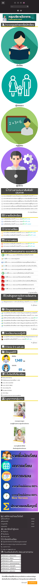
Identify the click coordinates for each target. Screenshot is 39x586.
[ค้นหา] (27, 7)
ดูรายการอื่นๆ (33, 293)
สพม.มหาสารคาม (7, 378)
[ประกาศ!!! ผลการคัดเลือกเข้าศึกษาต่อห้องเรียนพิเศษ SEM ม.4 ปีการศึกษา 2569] (2, 209)
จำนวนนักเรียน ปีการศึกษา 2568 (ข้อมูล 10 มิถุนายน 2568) (18, 320)
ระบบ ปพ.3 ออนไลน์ (8, 383)
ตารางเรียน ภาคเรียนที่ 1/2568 (11, 235)
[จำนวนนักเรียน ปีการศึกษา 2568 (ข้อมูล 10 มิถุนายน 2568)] (2, 320)
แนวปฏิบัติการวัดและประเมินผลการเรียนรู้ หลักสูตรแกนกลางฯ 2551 (20, 337)
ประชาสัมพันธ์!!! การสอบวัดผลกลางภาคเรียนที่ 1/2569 (17, 196)
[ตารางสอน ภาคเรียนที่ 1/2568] (2, 246)
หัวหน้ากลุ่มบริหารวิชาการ (19, 448)
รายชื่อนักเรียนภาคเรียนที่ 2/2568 (24, 255)
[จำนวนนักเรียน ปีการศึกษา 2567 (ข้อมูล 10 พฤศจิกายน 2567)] (2, 323)
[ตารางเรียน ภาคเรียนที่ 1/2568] (2, 235)
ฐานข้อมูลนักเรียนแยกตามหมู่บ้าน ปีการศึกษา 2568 (16, 315)
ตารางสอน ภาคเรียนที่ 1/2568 (11, 246)
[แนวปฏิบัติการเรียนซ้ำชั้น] (2, 339)
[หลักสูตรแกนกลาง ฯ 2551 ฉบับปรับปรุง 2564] (2, 302)
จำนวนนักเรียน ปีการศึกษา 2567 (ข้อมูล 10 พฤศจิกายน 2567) (19, 323)
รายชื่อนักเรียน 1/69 (8, 219)
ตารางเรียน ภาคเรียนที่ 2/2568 (11, 233)
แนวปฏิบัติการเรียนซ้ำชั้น (9, 339)
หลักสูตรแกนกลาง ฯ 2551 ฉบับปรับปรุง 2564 (15, 302)
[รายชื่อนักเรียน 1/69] (2, 219)
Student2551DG (7, 390)
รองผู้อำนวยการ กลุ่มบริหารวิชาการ (19, 424)
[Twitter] (21, 11)
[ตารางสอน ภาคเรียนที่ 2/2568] (2, 243)
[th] (24, 3)
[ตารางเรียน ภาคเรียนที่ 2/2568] (2, 232)
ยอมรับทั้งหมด (32, 583)
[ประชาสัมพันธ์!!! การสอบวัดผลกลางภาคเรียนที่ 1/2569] (2, 196)
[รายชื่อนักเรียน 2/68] (2, 221)
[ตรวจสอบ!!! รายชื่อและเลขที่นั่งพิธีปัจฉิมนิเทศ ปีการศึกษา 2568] (2, 206)
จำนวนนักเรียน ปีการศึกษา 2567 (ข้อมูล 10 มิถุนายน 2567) (18, 326)
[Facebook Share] (18, 11)
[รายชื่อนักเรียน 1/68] (2, 224)
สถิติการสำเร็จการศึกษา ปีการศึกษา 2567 (14, 318)
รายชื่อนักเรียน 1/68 (8, 224)
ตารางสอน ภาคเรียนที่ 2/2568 (11, 244)
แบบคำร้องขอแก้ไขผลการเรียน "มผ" (25, 289)
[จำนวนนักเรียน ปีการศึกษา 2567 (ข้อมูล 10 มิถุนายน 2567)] (2, 325)
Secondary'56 (7, 388)
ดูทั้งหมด (35, 305)
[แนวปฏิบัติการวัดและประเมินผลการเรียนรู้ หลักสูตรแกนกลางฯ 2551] (2, 336)
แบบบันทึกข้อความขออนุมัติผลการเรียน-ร (25, 262)
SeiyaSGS (17, 259)
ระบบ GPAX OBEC (8, 385)
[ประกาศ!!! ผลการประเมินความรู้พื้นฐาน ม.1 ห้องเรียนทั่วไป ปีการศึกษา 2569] (2, 201)
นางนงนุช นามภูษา (19, 421)
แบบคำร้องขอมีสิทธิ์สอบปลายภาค (24, 285)
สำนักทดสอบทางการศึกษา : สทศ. (11, 380)
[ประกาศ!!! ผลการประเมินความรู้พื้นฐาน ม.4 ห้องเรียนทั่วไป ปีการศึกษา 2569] (2, 198)
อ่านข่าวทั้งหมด (33, 212)
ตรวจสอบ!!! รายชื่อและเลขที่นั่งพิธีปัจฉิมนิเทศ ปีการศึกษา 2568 (19, 206)
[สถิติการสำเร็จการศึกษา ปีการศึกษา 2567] (2, 318)
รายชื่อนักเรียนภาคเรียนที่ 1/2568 (25, 273)
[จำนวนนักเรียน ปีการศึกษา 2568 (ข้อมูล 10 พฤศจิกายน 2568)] (2, 313)
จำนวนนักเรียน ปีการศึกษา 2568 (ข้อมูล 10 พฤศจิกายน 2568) (19, 313)
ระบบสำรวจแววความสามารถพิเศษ (12, 395)
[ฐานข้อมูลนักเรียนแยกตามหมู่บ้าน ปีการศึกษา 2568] (2, 315)
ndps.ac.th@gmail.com (9, 549)
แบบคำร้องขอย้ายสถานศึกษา (23, 277)
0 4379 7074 (6, 547)
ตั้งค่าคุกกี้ (24, 583)
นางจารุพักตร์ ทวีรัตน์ (19, 446)
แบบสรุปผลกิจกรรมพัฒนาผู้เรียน (23, 269)
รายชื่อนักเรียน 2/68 (8, 221)
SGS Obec (5, 393)
